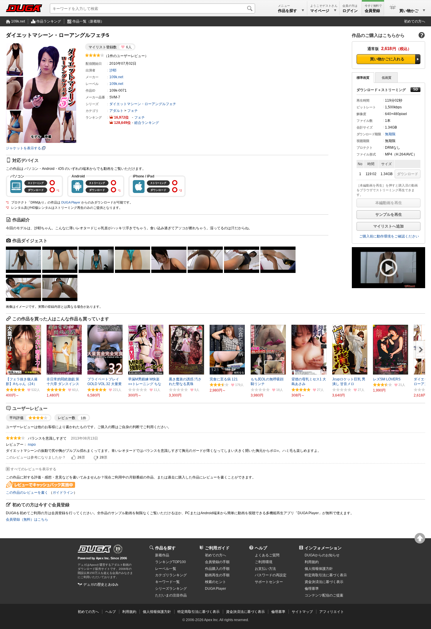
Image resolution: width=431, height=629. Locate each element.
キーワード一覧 (167, 582)
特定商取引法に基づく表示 (198, 612)
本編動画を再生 (388, 203)
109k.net (18, 21)
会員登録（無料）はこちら (27, 519)
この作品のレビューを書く (27, 492)
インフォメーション (323, 548)
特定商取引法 (326, 575)
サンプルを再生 (388, 214)
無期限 (390, 134)
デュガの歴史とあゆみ (100, 584)
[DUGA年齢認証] (94, 549)
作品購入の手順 (217, 569)
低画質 (386, 77)
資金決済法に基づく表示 (245, 612)
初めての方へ (414, 21)
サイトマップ (302, 612)
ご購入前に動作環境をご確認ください (389, 236)
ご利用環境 (263, 562)
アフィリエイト (331, 612)
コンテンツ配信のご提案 (324, 595)
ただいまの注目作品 (171, 595)
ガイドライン (63, 492)
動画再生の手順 (217, 575)
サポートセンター (269, 582)
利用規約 (312, 562)
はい (73, 457)
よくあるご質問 (267, 555)
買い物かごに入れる (387, 59)
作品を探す (165, 548)
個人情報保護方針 (319, 569)
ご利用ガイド (217, 548)
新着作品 (162, 555)
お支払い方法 (265, 569)
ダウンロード (407, 174)
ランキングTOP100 (170, 562)
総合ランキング (146, 123)
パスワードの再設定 (270, 575)
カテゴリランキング (171, 575)
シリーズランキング (171, 589)
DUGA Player (70, 202)
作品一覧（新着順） (88, 21)
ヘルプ (261, 548)
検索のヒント (215, 582)
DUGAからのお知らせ (322, 555)
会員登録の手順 (217, 562)
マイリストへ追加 (388, 226)
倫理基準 (312, 589)
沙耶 (112, 70)
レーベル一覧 (165, 569)
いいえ (96, 457)
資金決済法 (324, 582)
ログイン (350, 10)
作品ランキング (48, 21)
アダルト (116, 111)
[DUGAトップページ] (24, 8)
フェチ (132, 111)
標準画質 (363, 77)
